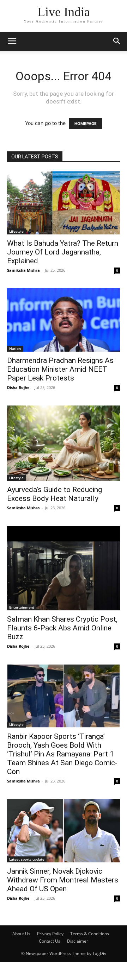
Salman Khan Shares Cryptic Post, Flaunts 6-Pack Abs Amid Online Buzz (62, 628)
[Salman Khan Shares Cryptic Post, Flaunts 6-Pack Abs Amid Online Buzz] (63, 568)
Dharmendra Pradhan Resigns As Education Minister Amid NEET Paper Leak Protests (60, 369)
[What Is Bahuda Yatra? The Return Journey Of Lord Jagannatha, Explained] (63, 202)
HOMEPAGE (85, 123)
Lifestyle (16, 231)
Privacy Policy (50, 934)
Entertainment (21, 607)
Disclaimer (77, 941)
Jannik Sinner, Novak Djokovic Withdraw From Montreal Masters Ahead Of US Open (62, 880)
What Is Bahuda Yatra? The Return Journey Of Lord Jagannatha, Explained (62, 252)
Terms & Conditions (89, 934)
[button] (12, 41)
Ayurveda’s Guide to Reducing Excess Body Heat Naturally (54, 494)
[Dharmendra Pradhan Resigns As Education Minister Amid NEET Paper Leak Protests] (63, 320)
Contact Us (49, 941)
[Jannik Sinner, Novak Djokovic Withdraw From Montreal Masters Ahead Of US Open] (63, 830)
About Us (21, 934)
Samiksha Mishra (23, 270)
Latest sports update (26, 859)
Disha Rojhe (18, 387)
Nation (15, 348)
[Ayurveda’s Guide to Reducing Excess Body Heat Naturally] (63, 442)
